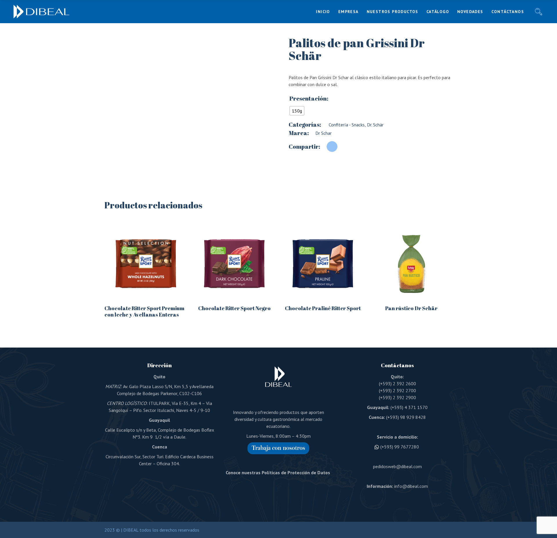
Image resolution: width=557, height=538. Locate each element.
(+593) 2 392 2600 (397, 383)
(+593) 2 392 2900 (397, 397)
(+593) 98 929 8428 (406, 417)
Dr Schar (323, 133)
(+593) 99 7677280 (399, 447)
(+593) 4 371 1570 (409, 407)
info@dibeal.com (411, 486)
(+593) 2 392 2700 (397, 390)
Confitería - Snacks (346, 125)
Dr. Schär (375, 125)
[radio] (297, 110)
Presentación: (308, 98)
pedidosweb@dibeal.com (397, 466)
